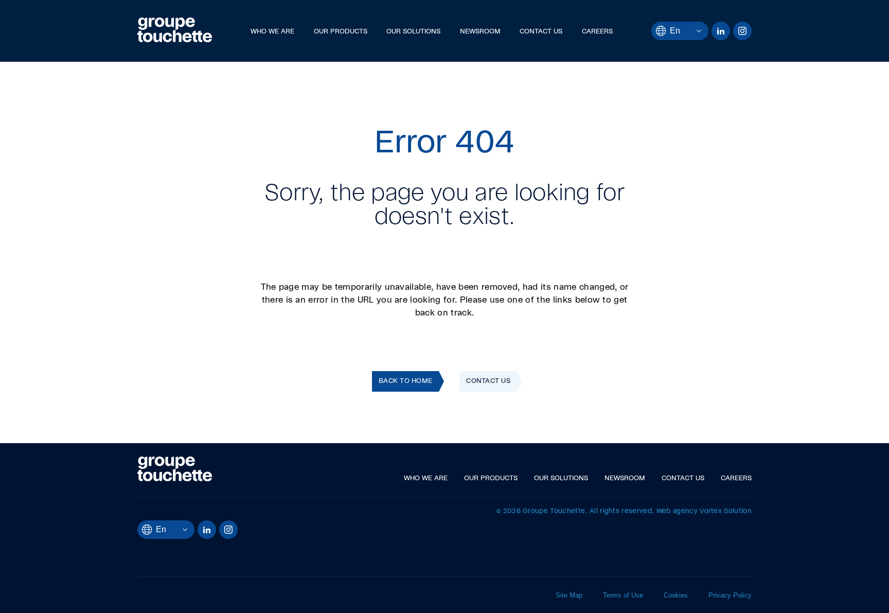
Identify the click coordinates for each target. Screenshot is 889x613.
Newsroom (480, 31)
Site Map (569, 595)
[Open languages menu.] (690, 30)
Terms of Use (623, 595)
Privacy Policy (730, 595)
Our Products (340, 31)
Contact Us (541, 31)
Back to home (405, 381)
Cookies (676, 595)
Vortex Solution (726, 511)
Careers (597, 31)
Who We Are (272, 31)
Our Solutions (413, 31)
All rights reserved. (622, 511)
